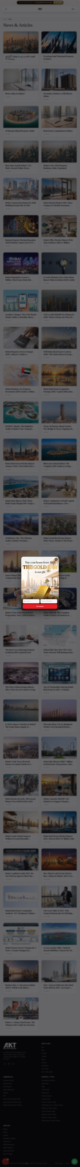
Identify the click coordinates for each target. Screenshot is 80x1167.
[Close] (56, 559)
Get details (40, 606)
